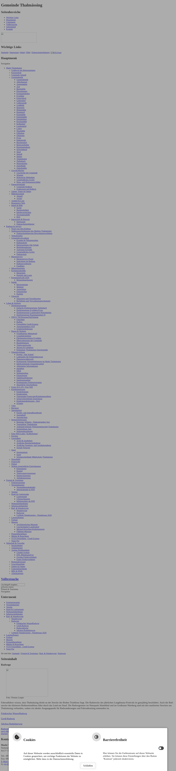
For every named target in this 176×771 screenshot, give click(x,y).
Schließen (88, 765)
